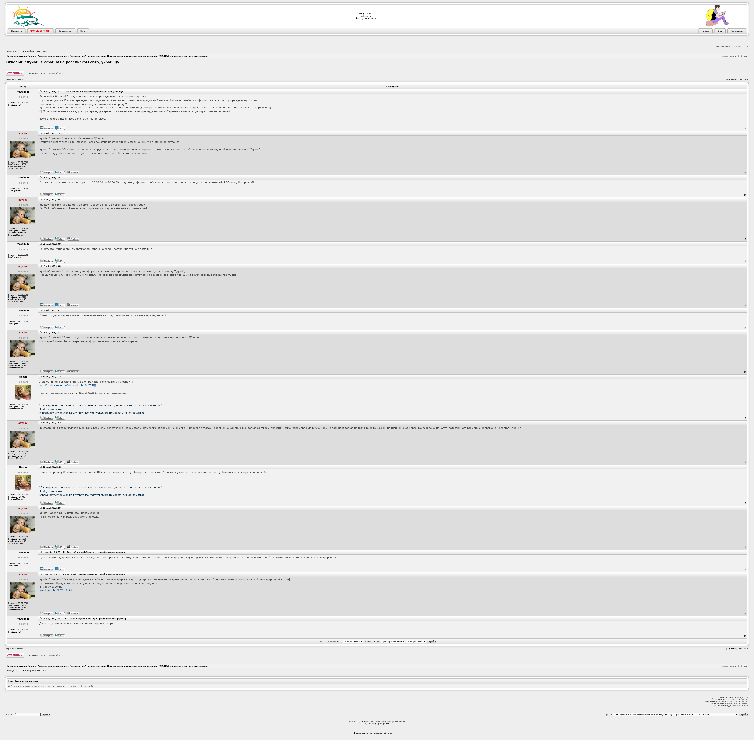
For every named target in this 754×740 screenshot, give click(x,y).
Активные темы (39, 51)
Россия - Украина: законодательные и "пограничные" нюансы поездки (66, 56)
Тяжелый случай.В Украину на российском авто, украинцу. (63, 62)
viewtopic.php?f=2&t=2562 (55, 590)
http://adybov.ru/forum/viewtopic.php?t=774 (66, 385)
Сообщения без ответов (18, 51)
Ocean (75, 393)
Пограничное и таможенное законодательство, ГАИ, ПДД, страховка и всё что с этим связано (157, 56)
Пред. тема (730, 79)
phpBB (364, 721)
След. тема (743, 79)
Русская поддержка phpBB (377, 724)
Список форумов (16, 56)
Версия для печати (15, 79)
